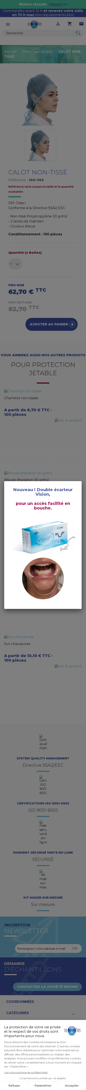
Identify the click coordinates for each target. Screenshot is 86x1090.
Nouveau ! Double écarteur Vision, (43, 492)
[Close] (81, 481)
